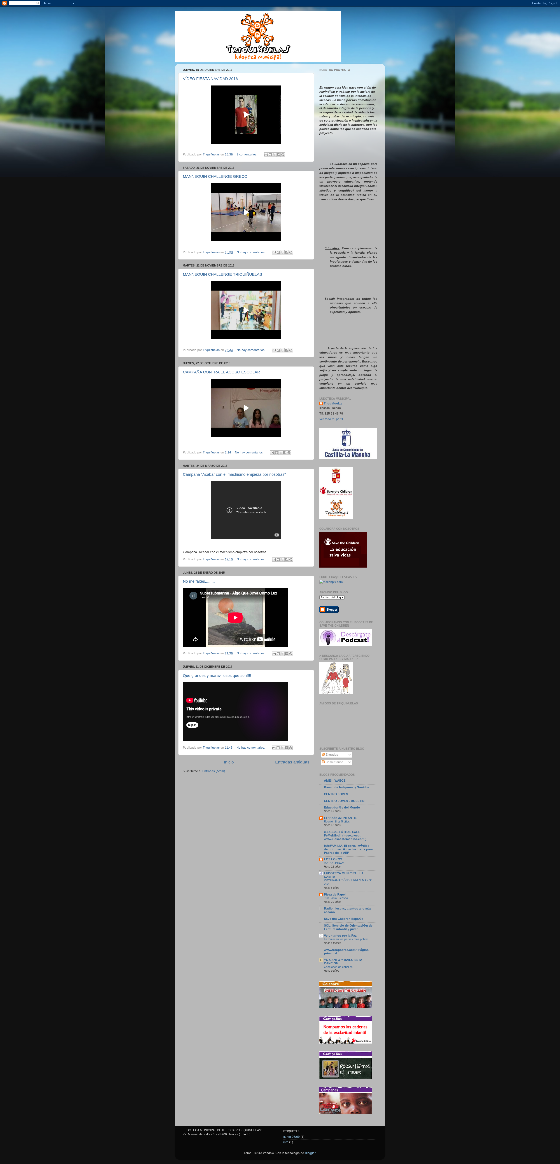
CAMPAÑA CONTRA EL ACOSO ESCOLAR (221, 372)
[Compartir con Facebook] (278, 154)
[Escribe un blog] (270, 154)
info (285, 1142)
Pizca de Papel (335, 894)
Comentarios (334, 762)
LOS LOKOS (333, 859)
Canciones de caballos (338, 967)
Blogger (310, 1153)
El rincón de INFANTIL (340, 818)
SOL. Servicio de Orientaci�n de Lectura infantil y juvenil (348, 927)
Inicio (229, 762)
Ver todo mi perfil (331, 419)
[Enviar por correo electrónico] (266, 154)
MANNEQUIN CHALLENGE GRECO (215, 176)
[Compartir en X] (274, 154)
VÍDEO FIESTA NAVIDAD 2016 (210, 79)
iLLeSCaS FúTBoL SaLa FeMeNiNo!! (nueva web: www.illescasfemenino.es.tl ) (345, 835)
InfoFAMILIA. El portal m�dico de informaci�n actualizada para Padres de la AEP (348, 849)
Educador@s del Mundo (342, 807)
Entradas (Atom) (213, 771)
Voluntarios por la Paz (340, 935)
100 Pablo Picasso (336, 898)
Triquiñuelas (333, 403)
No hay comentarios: (251, 252)
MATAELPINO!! (334, 862)
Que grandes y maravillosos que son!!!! (217, 675)
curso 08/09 (291, 1136)
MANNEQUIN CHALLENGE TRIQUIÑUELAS (222, 274)
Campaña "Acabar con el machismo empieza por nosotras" (234, 474)
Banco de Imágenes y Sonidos (346, 787)
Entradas (331, 754)
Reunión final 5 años (337, 821)
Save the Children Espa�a (343, 918)
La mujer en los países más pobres (346, 939)
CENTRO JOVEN (336, 794)
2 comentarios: (247, 154)
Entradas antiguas (292, 762)
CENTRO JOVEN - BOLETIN (344, 801)
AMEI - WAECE (334, 780)
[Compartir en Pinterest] (282, 154)
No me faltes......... (199, 581)
